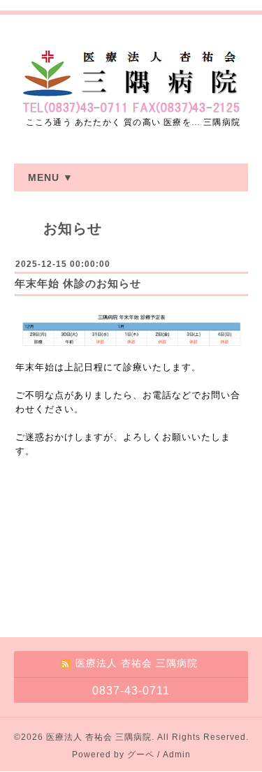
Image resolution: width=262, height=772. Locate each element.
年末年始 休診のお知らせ (78, 283)
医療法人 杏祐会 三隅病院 (99, 737)
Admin (177, 754)
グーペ (140, 754)
